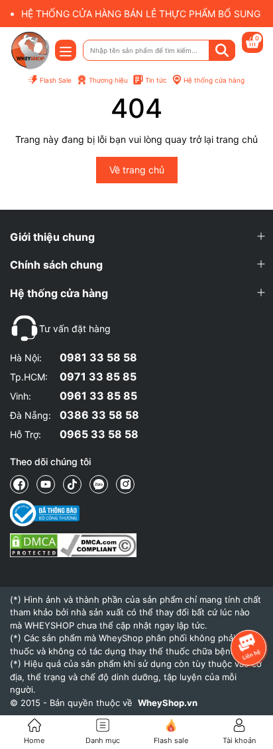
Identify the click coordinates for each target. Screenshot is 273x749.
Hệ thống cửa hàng (214, 80)
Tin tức (156, 80)
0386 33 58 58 (99, 414)
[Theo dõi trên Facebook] (19, 484)
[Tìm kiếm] (222, 50)
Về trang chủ (136, 169)
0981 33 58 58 (98, 357)
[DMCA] (73, 545)
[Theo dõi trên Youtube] (45, 484)
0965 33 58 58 (99, 434)
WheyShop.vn (167, 702)
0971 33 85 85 (98, 376)
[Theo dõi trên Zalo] (98, 484)
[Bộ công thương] (73, 513)
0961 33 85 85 (98, 395)
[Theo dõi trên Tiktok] (72, 484)
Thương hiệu (108, 80)
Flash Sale (56, 80)
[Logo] (30, 50)
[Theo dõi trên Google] (125, 484)
